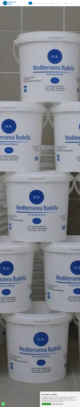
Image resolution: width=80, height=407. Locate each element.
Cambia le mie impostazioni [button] (57, 404)
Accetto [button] (44, 404)
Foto (61, 3)
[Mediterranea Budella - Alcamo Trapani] (3, 404)
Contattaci (72, 3)
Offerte (57, 3)
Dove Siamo (65, 3)
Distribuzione (52, 3)
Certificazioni (40, 3)
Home (30, 3)
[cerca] (77, 2)
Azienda (34, 3)
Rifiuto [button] (48, 404)
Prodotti (46, 3)
